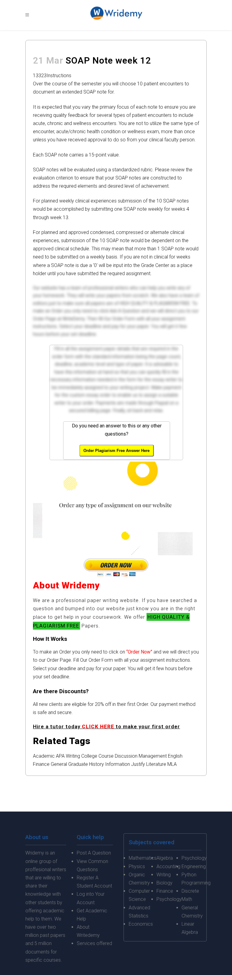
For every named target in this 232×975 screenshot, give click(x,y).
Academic (44, 756)
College (89, 756)
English (175, 756)
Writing (73, 756)
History (96, 764)
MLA (172, 764)
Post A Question (94, 853)
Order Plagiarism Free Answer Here (116, 450)
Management (153, 756)
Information (117, 764)
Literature (156, 764)
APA (60, 756)
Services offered (94, 943)
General (59, 764)
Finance (41, 764)
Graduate (78, 764)
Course (106, 756)
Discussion (126, 756)
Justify (138, 764)
